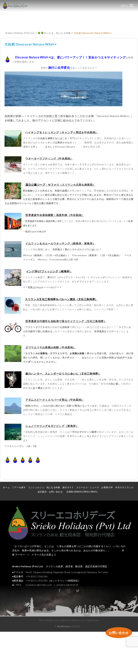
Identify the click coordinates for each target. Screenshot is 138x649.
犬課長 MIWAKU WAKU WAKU (83, 492)
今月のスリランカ (124, 487)
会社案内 (42, 492)
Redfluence (64, 626)
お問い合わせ (56, 492)
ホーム (6, 487)
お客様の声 (107, 487)
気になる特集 (53, 487)
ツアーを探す (19, 487)
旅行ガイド (68, 487)
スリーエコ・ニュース (87, 487)
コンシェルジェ (36, 487)
